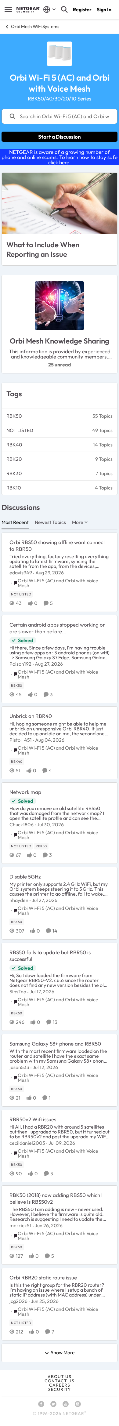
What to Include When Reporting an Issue (42, 249)
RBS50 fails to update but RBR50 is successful (50, 955)
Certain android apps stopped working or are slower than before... (57, 628)
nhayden (18, 900)
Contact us (59, 1381)
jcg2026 (18, 1301)
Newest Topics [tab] (50, 522)
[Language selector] (50, 9)
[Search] (64, 9)
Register (82, 9)
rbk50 (14, 415)
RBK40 (14, 444)
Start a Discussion (59, 136)
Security (59, 1389)
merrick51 (20, 1225)
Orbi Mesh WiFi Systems (35, 26)
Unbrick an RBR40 (30, 716)
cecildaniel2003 (27, 1142)
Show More (63, 1352)
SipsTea (17, 991)
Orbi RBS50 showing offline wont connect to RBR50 (57, 545)
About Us (59, 1376)
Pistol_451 (20, 739)
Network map (25, 792)
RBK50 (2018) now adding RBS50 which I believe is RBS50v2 (56, 1198)
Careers (59, 1385)
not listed (19, 430)
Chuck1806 (21, 824)
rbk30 (14, 473)
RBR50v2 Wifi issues (32, 1119)
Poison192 (20, 663)
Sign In (104, 9)
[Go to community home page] (28, 9)
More (77, 522)
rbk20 (14, 459)
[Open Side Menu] (8, 9)
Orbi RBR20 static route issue (43, 1277)
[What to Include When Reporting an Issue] (59, 203)
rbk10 (13, 487)
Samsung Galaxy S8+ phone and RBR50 (55, 1043)
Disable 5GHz (25, 876)
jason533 (19, 1067)
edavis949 (20, 572)
